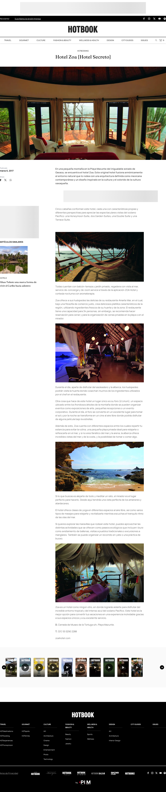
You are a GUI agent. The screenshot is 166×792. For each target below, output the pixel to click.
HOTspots (26, 763)
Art (45, 763)
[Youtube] (159, 18)
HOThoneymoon (6, 777)
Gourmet (24, 40)
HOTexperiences (6, 773)
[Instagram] (149, 18)
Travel (7, 40)
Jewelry (68, 776)
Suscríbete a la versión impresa (28, 18)
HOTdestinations (6, 763)
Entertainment (49, 782)
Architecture (48, 768)
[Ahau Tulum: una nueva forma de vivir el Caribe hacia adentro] (14, 260)
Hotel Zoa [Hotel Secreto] (83, 57)
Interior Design (114, 773)
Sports (89, 766)
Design (110, 40)
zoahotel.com (62, 638)
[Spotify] (164, 18)
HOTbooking (83, 51)
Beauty (68, 766)
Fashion (68, 771)
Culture (40, 40)
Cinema (46, 773)
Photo (46, 787)
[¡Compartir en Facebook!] (0, 180)
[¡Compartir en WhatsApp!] (11, 180)
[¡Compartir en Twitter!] (5, 180)
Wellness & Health (89, 40)
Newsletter (4, 18)
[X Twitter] (154, 18)
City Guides (127, 40)
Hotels (3, 278)
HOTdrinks (26, 768)
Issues (144, 40)
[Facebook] (144, 18)
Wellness (90, 771)
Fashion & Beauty (62, 40)
